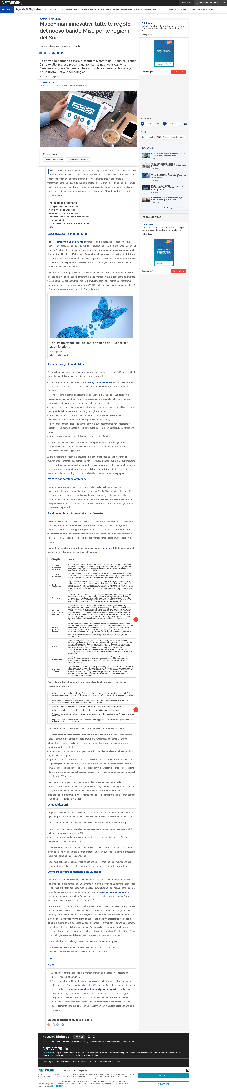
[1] (69, 507)
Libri (211, 9)
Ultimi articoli (54, 9)
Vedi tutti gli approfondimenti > (175, 208)
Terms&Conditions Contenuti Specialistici (105, 1042)
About (45, 1042)
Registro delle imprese (101, 382)
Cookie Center (128, 1042)
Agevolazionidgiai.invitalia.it (116, 892)
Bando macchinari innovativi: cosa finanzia (69, 216)
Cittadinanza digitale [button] (87, 9)
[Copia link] (58, 53)
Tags (58, 1042)
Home (42, 46)
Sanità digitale (150, 9)
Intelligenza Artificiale (110, 9)
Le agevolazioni (56, 220)
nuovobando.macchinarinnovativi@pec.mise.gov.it (92, 989)
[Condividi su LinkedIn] (45, 53)
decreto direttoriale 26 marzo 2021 (66, 242)
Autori (51, 1042)
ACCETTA (163, 1075)
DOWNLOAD (178, 72)
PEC (127, 906)
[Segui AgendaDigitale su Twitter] (94, 1037)
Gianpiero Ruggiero (48, 82)
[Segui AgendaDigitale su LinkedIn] (89, 1037)
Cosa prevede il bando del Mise (63, 206)
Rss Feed (65, 1042)
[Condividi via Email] (53, 53)
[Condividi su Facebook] (41, 53)
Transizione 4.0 (108, 548)
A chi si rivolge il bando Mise (62, 210)
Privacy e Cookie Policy (79, 1042)
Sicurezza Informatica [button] (130, 9)
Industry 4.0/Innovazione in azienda (64, 46)
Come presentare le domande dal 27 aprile (69, 223)
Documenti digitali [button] (165, 9)
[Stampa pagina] (62, 53)
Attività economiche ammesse (63, 213)
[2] (82, 930)
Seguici (78, 1037)
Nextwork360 (48, 1053)
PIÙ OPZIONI (163, 1084)
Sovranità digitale (69, 9)
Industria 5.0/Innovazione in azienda (192, 9)
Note (51, 227)
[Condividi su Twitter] (49, 53)
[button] (7, 9)
